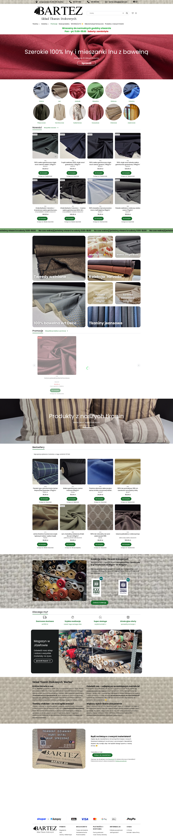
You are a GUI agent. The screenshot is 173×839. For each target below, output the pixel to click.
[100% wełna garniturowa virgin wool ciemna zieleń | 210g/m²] (45, 146)
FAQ (60, 832)
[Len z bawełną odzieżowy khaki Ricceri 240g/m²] (73, 517)
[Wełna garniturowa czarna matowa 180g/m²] (73, 472)
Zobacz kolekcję (99, 602)
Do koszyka (43, 173)
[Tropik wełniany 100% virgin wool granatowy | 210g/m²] (73, 146)
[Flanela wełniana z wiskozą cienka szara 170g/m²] (128, 192)
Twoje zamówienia (82, 830)
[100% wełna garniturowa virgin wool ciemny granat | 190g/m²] (100, 146)
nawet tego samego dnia (72, 624)
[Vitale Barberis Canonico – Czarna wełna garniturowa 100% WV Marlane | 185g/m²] (73, 192)
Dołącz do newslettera (102, 755)
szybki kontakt (100, 624)
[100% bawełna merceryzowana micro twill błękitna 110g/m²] (100, 192)
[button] (126, 13)
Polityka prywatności (116, 830)
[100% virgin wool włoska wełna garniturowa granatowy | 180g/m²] (128, 146)
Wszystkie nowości (50, 128)
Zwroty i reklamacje (65, 835)
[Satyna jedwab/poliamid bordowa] (56, 355)
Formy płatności (98, 832)
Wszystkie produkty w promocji (55, 331)
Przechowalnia (80, 835)
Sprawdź (86, 63)
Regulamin (111, 759)
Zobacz (86, 427)
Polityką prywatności (121, 761)
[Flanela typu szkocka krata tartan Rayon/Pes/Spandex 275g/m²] (45, 472)
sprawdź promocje (127, 624)
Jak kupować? (114, 832)
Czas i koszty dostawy (100, 835)
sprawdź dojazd (42, 661)
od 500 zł (45, 624)
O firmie (129, 830)
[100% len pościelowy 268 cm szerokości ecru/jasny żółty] (128, 472)
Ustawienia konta (81, 832)
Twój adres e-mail (96, 752)
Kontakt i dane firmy (133, 832)
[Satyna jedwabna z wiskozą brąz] (128, 517)
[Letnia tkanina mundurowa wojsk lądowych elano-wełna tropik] (45, 517)
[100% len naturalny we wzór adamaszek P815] (100, 517)
